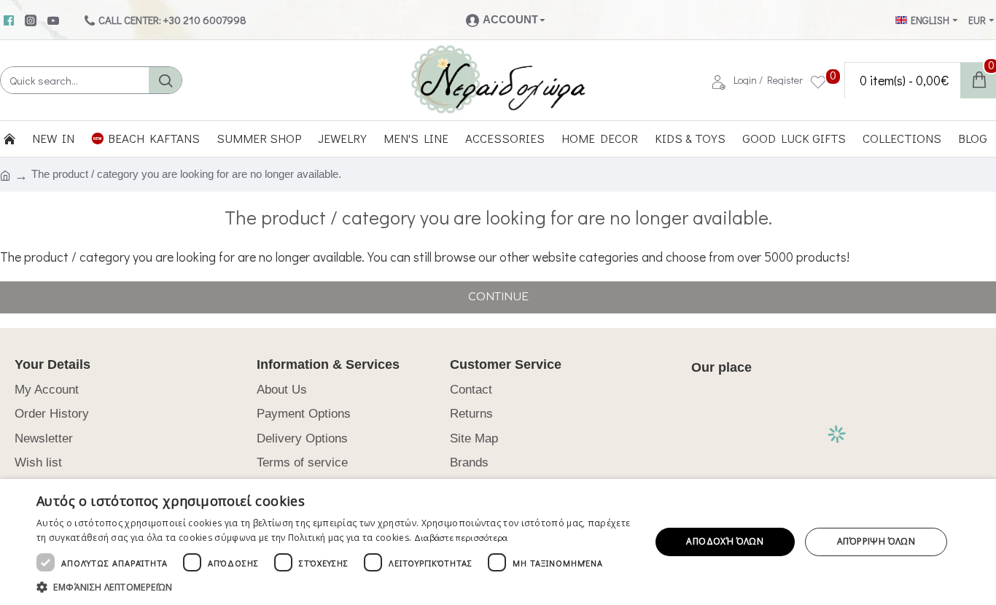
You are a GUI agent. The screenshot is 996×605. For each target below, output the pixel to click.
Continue (498, 297)
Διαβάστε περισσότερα (461, 537)
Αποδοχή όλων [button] (724, 541)
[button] (333, 586)
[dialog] (498, 542)
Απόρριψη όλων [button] (876, 541)
